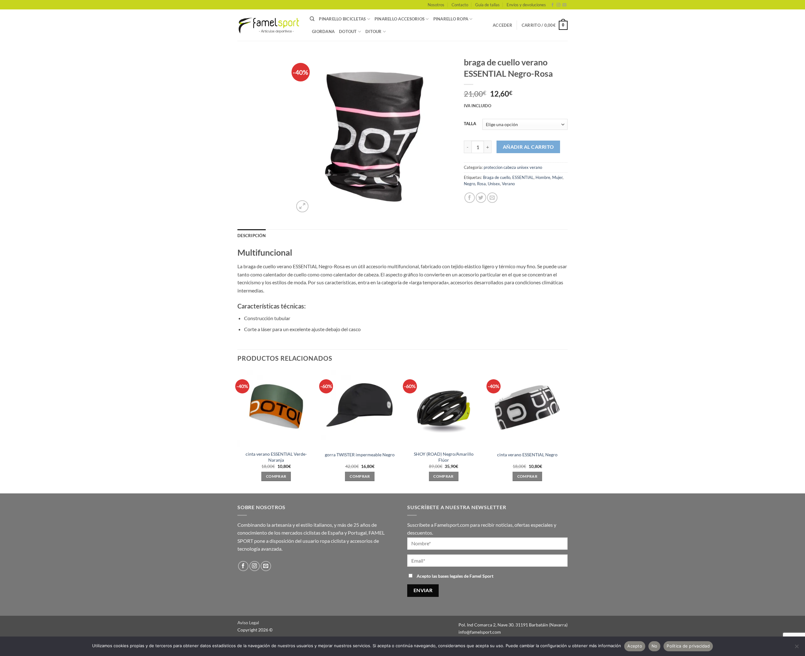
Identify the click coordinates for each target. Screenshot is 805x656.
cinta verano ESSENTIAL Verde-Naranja (276, 457)
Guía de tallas (487, 4)
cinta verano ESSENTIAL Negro (527, 454)
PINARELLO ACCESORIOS (400, 18)
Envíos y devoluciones (526, 4)
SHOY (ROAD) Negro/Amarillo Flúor (444, 457)
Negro (469, 183)
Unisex (494, 183)
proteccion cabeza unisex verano (513, 167)
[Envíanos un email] (564, 5)
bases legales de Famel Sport (465, 576)
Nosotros (436, 4)
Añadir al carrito (528, 147)
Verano (508, 183)
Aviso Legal (248, 622)
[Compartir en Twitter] (481, 197)
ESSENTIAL (523, 177)
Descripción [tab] (251, 235)
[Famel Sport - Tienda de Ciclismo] (268, 25)
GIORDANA (323, 31)
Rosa (481, 183)
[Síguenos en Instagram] (558, 5)
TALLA (470, 124)
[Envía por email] (492, 197)
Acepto (634, 645)
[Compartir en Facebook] (469, 197)
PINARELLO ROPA (451, 18)
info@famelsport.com (479, 632)
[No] (796, 648)
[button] (502, 25)
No (655, 645)
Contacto (460, 4)
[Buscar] (312, 19)
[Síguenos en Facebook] (552, 5)
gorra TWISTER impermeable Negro (360, 454)
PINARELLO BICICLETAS (342, 18)
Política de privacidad (688, 645)
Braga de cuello (496, 177)
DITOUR (373, 31)
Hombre (543, 177)
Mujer (557, 177)
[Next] (565, 431)
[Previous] (237, 431)
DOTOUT (348, 31)
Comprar (276, 476)
